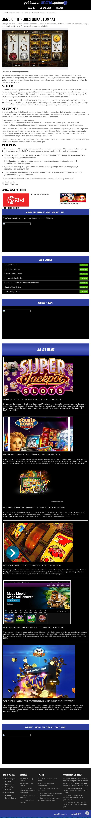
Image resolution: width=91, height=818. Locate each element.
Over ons (8, 795)
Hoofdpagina (10, 778)
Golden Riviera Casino (13, 274)
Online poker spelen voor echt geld (49, 789)
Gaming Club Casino (12, 287)
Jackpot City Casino (12, 291)
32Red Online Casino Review (47, 779)
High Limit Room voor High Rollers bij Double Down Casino (75, 784)
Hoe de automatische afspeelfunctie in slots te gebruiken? (73, 797)
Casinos (8, 781)
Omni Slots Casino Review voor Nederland (21, 282)
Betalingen (9, 784)
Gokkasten (45, 7)
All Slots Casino (10, 265)
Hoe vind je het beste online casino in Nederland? (50, 794)
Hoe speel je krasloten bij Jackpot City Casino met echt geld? (75, 804)
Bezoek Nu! (83, 265)
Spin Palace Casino (12, 269)
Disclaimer (9, 792)
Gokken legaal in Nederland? (46, 784)
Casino (31, 7)
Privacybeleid (10, 798)
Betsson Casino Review (13, 278)
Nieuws (59, 7)
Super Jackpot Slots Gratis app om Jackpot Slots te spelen (75, 779)
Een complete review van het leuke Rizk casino (49, 799)
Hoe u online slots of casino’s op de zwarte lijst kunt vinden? (75, 790)
